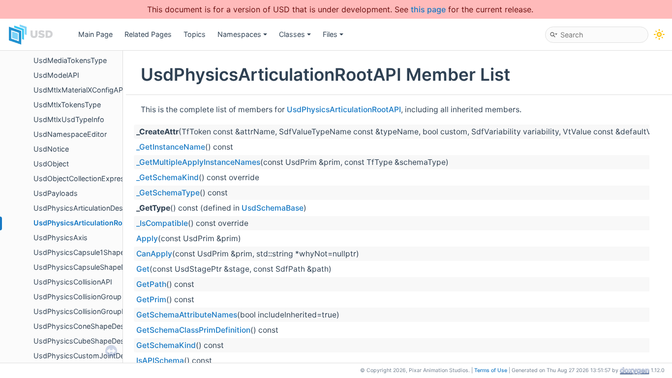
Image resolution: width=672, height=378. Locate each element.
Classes (292, 34)
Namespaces (239, 34)
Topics (194, 34)
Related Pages (148, 34)
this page (428, 9)
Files (330, 34)
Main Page (95, 34)
